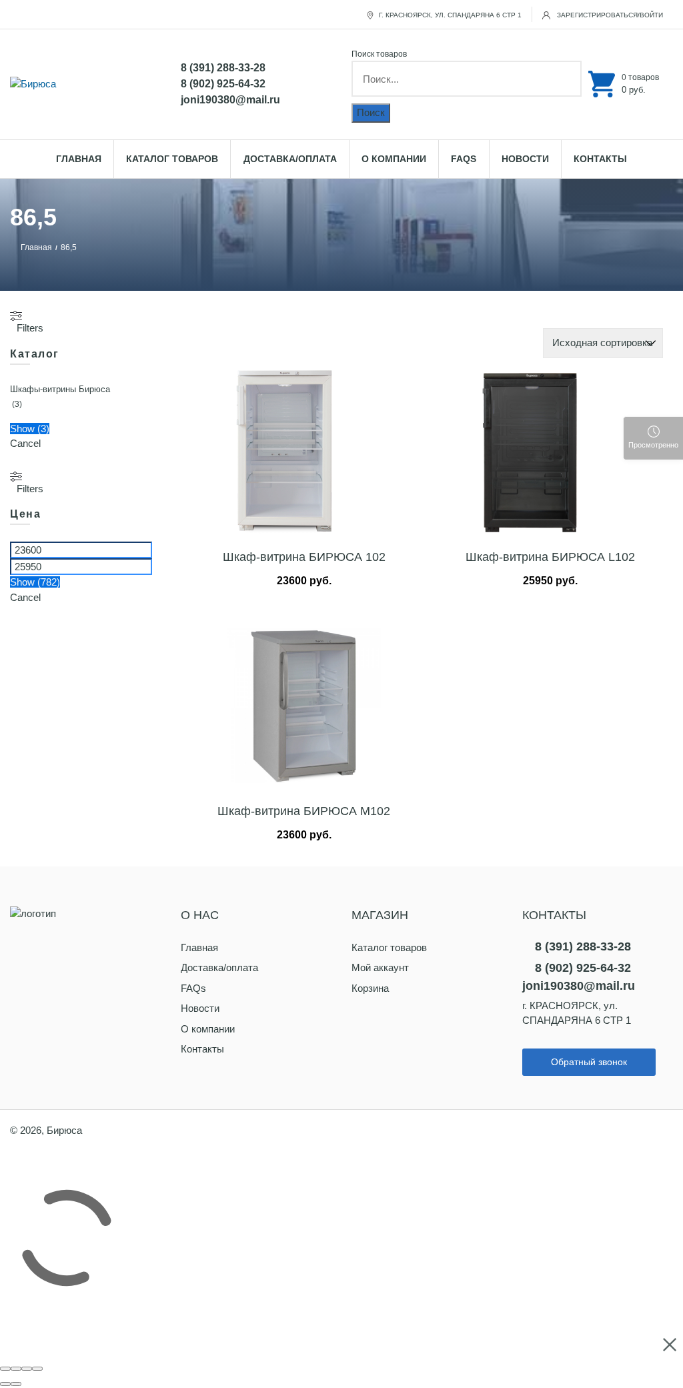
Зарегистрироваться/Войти (609, 15)
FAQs (463, 158)
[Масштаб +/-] (37, 1369)
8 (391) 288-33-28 (223, 67)
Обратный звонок (589, 1062)
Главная (78, 158)
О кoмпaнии (394, 158)
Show (29, 428)
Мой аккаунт (380, 967)
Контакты (600, 158)
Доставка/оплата (290, 158)
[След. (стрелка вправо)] (16, 1384)
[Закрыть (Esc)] (5, 1369)
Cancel (25, 443)
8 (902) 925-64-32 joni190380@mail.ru (230, 91)
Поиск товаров (379, 54)
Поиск (371, 112)
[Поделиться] (16, 1369)
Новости (525, 158)
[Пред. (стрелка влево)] (5, 1384)
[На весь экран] (26, 1369)
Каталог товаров (172, 158)
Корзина (370, 988)
